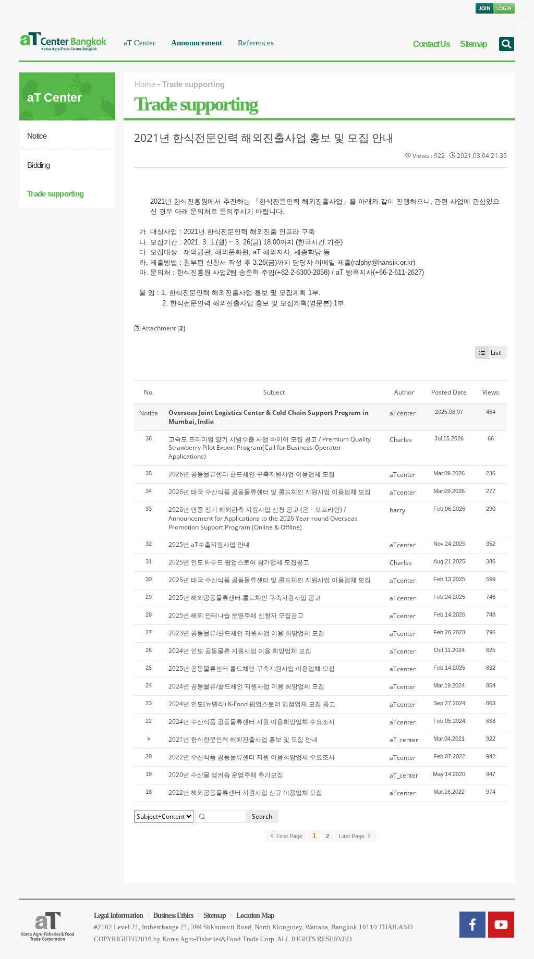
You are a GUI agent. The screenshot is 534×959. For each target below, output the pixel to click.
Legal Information (118, 915)
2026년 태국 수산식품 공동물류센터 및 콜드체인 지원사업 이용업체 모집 (269, 491)
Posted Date (449, 392)
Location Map (255, 915)
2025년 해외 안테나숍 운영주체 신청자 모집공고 (236, 615)
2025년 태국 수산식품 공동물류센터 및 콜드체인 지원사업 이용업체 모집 (269, 579)
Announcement (196, 43)
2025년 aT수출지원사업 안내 (209, 544)
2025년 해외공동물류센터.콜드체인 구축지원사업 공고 (244, 597)
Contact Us (431, 44)
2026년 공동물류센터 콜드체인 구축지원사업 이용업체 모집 (251, 474)
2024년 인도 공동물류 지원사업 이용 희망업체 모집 (239, 650)
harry (397, 510)
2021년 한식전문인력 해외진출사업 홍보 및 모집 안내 (264, 137)
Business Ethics (173, 915)
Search (262, 816)
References (256, 43)
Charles (401, 439)
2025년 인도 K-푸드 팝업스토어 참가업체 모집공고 (238, 562)
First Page (288, 836)
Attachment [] (162, 328)
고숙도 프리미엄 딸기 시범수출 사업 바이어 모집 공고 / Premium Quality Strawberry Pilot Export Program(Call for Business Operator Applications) (269, 448)
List (496, 352)
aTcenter (403, 413)
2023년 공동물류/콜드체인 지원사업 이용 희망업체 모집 (246, 633)
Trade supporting (55, 193)
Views (490, 392)
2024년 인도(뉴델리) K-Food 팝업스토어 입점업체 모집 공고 (251, 703)
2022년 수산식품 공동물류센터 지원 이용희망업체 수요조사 (251, 757)
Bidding (38, 165)
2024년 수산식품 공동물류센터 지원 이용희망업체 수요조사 (251, 721)
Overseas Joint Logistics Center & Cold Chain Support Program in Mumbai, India (268, 417)
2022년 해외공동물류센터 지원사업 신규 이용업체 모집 (245, 792)
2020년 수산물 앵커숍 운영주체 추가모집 (225, 774)
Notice (37, 135)
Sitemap (473, 44)
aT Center (139, 43)
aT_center (404, 739)
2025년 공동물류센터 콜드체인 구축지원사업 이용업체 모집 (251, 668)
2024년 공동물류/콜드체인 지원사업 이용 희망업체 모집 (246, 686)
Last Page (352, 836)
